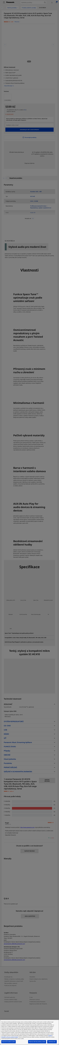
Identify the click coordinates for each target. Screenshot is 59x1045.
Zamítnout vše (51, 1041)
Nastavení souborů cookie (8, 1041)
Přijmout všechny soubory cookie (37, 1041)
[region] (29, 1032)
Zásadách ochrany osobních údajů (9, 1037)
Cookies (50, 1035)
